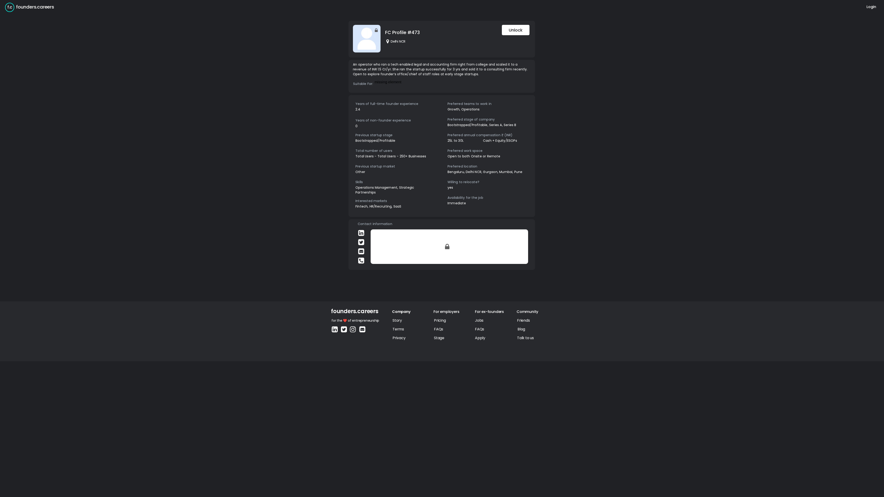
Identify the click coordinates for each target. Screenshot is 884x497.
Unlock (516, 30)
